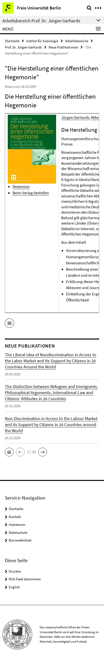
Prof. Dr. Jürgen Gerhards (23, 47)
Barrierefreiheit (20, 540)
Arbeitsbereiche (76, 41)
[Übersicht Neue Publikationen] (9, 324)
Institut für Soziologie (42, 41)
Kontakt (15, 516)
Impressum (17, 524)
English (14, 587)
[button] (9, 452)
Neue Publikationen (63, 47)
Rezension (21, 186)
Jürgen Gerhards (75, 117)
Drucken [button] (15, 571)
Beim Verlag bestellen (31, 192)
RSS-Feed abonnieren (25, 579)
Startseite (12, 41)
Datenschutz (18, 532)
